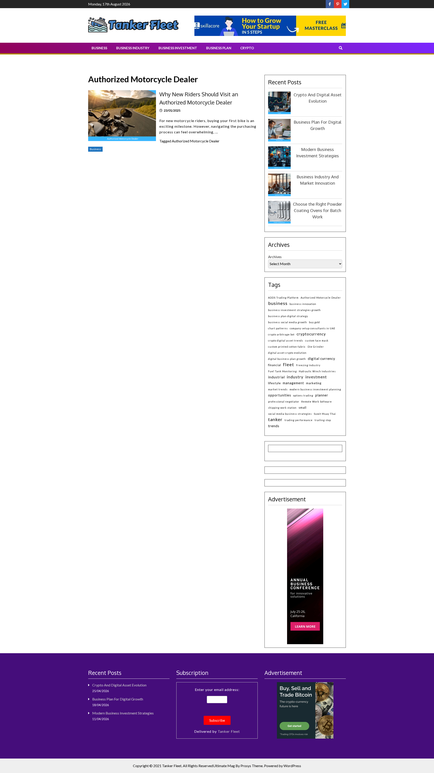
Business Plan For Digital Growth (117, 699)
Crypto (247, 48)
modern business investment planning (315, 389)
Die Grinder (316, 346)
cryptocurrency (311, 334)
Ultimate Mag (224, 766)
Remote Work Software (316, 401)
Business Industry (132, 48)
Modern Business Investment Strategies (123, 713)
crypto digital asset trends (285, 340)
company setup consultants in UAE (312, 328)
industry (295, 376)
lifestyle (274, 383)
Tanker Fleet (229, 731)
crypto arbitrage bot (281, 334)
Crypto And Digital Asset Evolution (119, 685)
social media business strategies (290, 413)
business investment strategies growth (294, 310)
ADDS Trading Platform (283, 297)
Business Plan (218, 48)
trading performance (299, 420)
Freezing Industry (308, 365)
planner (321, 395)
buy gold (314, 322)
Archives (275, 257)
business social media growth (287, 322)
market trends (278, 389)
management (293, 383)
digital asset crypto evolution (287, 352)
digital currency (321, 358)
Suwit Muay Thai (325, 413)
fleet (288, 364)
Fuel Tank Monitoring (282, 371)
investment (316, 377)
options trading (303, 395)
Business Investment (177, 48)
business (278, 303)
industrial (276, 377)
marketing (313, 383)
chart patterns (278, 328)
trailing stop (323, 420)
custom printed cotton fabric (287, 346)
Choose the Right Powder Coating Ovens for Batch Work (317, 210)
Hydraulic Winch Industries (317, 371)
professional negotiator (283, 401)
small (303, 407)
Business (99, 48)
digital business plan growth (287, 358)
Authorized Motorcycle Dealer (195, 141)
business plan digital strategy (288, 316)
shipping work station (282, 407)
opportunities (279, 395)
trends (273, 426)
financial (274, 365)
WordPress (292, 766)
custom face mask (316, 340)
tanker (275, 419)
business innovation (303, 303)
